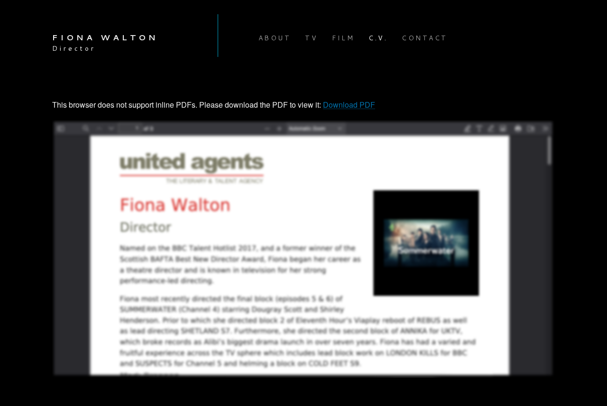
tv (311, 38)
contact (425, 38)
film (343, 38)
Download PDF (349, 104)
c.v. (377, 38)
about (274, 38)
